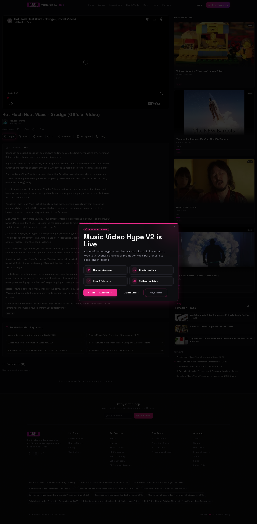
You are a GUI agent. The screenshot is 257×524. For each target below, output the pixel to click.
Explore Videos (131, 292)
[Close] (175, 226)
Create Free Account (98, 292)
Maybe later (156, 292)
